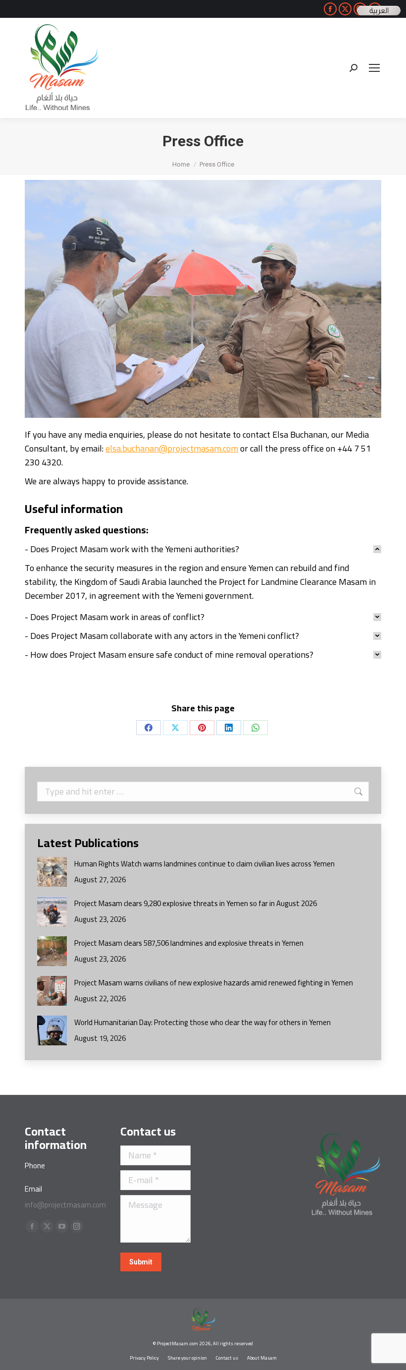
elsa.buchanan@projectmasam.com (171, 448)
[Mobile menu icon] (374, 68)
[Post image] (52, 872)
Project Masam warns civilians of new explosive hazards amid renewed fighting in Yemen (213, 982)
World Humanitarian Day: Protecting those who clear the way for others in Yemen (202, 1022)
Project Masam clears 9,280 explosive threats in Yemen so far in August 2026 (195, 903)
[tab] (203, 549)
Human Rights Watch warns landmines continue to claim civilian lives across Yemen (204, 863)
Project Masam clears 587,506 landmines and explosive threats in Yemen (189, 943)
